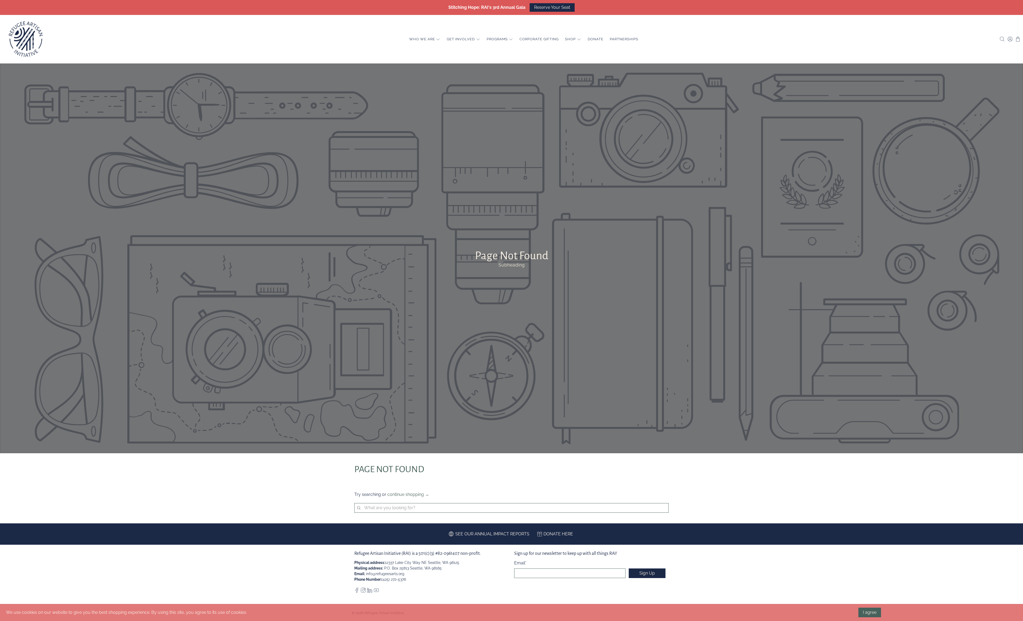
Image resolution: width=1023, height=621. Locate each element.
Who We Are (422, 39)
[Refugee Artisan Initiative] (26, 39)
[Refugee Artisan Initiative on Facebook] (356, 591)
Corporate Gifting (539, 39)
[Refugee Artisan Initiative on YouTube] (376, 591)
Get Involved (461, 39)
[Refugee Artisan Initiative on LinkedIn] (369, 591)
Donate (595, 39)
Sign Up (647, 573)
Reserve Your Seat (552, 7)
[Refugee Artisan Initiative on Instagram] (363, 591)
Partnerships (624, 39)
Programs (497, 39)
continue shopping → (408, 494)
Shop (570, 39)
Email (520, 563)
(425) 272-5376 (393, 579)
